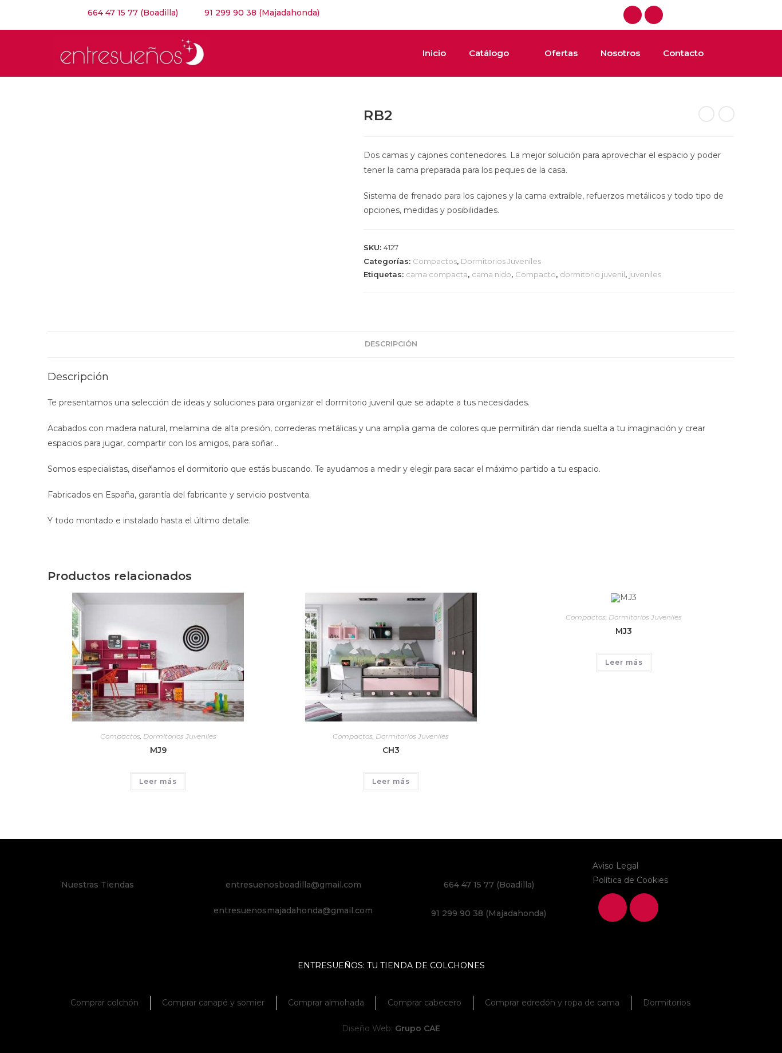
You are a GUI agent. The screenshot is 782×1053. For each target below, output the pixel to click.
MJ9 (158, 750)
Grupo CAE (417, 1028)
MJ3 (623, 631)
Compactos (435, 261)
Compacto (535, 274)
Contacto (683, 53)
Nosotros (620, 53)
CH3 (391, 750)
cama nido (491, 274)
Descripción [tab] (391, 344)
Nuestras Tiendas (97, 885)
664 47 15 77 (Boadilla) (489, 885)
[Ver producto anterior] (706, 114)
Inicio (434, 53)
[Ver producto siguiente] (726, 114)
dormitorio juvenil (592, 274)
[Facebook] (632, 15)
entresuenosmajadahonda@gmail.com (293, 910)
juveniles (645, 274)
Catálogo (489, 53)
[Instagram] (654, 15)
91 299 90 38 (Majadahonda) (488, 913)
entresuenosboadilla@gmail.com (293, 885)
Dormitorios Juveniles (501, 261)
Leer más (158, 781)
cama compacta (437, 274)
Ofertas (561, 53)
